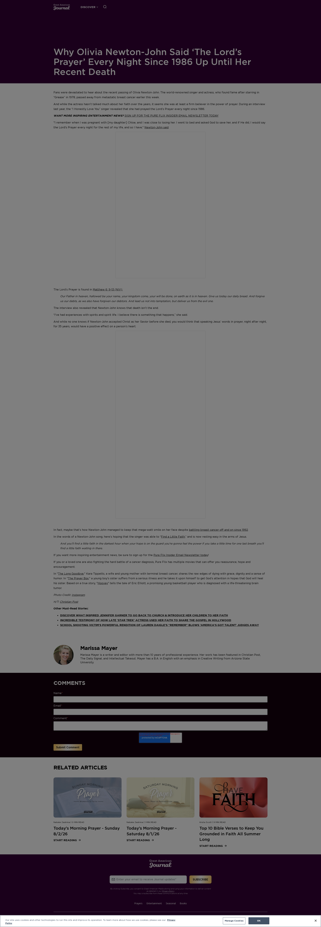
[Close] (315, 920)
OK (258, 920)
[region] (160, 921)
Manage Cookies (234, 920)
